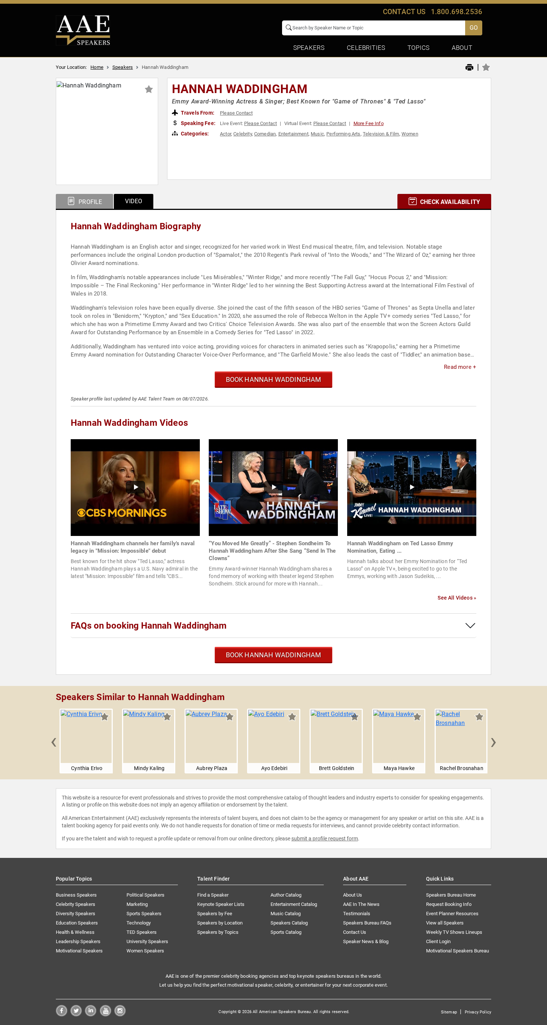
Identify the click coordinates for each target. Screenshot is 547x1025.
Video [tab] (133, 201)
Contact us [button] (404, 11)
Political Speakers (145, 895)
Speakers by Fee (214, 913)
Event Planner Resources (452, 913)
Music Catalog (286, 913)
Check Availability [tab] (449, 201)
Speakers (122, 67)
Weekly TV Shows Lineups (454, 932)
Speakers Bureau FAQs (367, 923)
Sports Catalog (286, 932)
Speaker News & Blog (365, 941)
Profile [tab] (89, 201)
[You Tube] (105, 1014)
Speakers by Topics (218, 932)
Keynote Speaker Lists (220, 904)
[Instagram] (120, 1014)
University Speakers (147, 941)
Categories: (194, 134)
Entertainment (293, 134)
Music (317, 134)
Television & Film (381, 134)
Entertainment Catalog (294, 904)
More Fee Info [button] (369, 123)
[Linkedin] (90, 1014)
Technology (139, 923)
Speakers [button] (308, 47)
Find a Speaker (212, 895)
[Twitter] (76, 1014)
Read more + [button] (460, 367)
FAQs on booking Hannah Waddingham (149, 625)
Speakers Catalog (289, 923)
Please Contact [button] (236, 113)
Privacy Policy (478, 1012)
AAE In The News (361, 904)
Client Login (438, 941)
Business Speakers (76, 895)
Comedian (265, 134)
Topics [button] (418, 47)
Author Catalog (286, 895)
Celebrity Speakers (75, 904)
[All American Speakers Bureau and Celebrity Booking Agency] (83, 29)
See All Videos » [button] (457, 598)
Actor (225, 134)
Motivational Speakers (79, 951)
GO (474, 27)
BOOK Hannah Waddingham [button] (274, 379)
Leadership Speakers (78, 941)
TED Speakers (142, 932)
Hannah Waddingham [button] (240, 89)
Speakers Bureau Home (451, 895)
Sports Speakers (144, 913)
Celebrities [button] (366, 47)
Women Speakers (145, 951)
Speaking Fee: (197, 123)
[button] (53, 741)
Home (96, 67)
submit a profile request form (324, 839)
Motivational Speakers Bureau (457, 951)
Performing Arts (343, 134)
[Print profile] (469, 67)
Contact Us (354, 932)
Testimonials (356, 913)
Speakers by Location (220, 923)
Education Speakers (77, 923)
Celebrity (242, 134)
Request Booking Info (448, 904)
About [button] (462, 47)
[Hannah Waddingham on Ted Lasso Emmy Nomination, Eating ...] (411, 487)
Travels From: (197, 113)
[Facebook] (61, 1014)
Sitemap (449, 1012)
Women (410, 134)
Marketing (137, 904)
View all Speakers (445, 923)
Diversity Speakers (75, 913)
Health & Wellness (75, 932)
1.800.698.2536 (456, 11)
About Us (352, 895)
